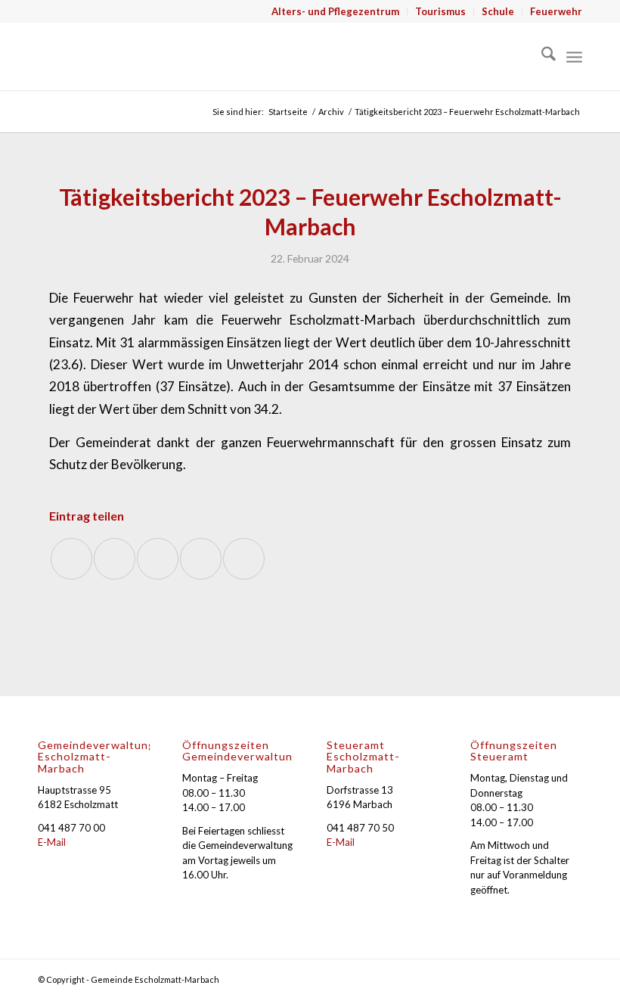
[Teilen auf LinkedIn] (201, 559)
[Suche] (541, 56)
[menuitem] (336, 11)
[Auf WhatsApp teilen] (157, 559)
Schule (498, 11)
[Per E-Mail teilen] (244, 559)
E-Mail (52, 842)
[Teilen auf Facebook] (71, 559)
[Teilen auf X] (114, 559)
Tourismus (440, 11)
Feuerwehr (556, 11)
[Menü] (574, 56)
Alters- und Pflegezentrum (335, 11)
